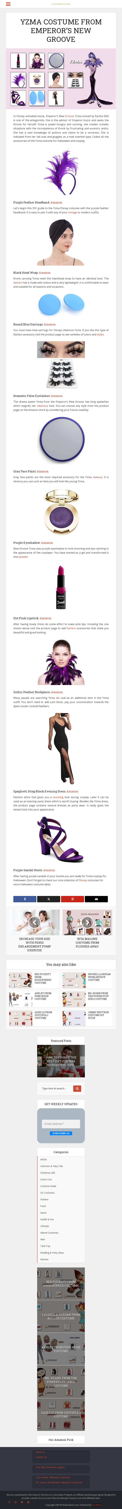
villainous (42, 406)
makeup (97, 477)
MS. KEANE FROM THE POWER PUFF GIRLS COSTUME (98, 996)
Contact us (41, 1457)
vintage (72, 212)
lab (58, 698)
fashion (17, 282)
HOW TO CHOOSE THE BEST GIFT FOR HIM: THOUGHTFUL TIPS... (61, 1061)
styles (100, 334)
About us (40, 1451)
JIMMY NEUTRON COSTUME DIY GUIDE (98, 1015)
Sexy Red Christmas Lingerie (50, 1467)
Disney (83, 880)
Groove (69, 116)
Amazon (56, 202)
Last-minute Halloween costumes (53, 1477)
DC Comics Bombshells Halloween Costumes (59, 1482)
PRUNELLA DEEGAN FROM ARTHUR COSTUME (99, 977)
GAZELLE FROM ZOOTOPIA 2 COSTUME (43, 1015)
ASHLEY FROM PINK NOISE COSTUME (43, 996)
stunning (58, 797)
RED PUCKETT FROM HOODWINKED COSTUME (43, 978)
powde (23, 557)
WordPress (97, 1504)
